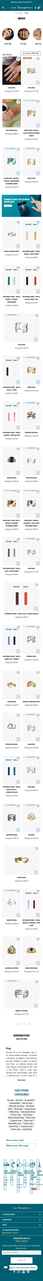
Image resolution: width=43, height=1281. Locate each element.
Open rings (28, 1120)
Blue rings (18, 1109)
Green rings (15, 1129)
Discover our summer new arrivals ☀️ (21, 2)
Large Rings (27, 1129)
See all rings (27, 1103)
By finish (19, 1100)
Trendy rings (28, 1123)
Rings (26, 13)
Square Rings (30, 1109)
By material (29, 1100)
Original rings (16, 1120)
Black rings (30, 1117)
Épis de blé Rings (28, 1112)
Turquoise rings (27, 1126)
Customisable (14, 1103)
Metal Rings (14, 1112)
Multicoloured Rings (16, 1117)
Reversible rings (14, 1123)
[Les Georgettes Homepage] (21, 7)
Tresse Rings (13, 1126)
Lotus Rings (27, 1115)
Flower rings (16, 1115)
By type (10, 1100)
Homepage (18, 13)
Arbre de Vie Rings (16, 1106)
